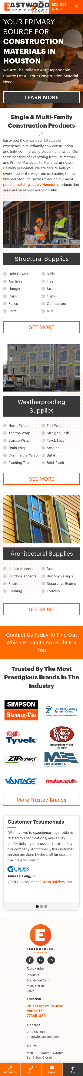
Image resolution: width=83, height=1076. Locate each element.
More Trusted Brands (41, 800)
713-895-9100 (36, 1032)
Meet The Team (37, 985)
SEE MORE (41, 327)
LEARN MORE (41, 97)
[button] (76, 7)
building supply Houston (36, 185)
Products (33, 975)
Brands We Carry (38, 980)
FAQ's (30, 991)
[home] (28, 7)
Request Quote (59, 7)
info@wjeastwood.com (43, 1036)
